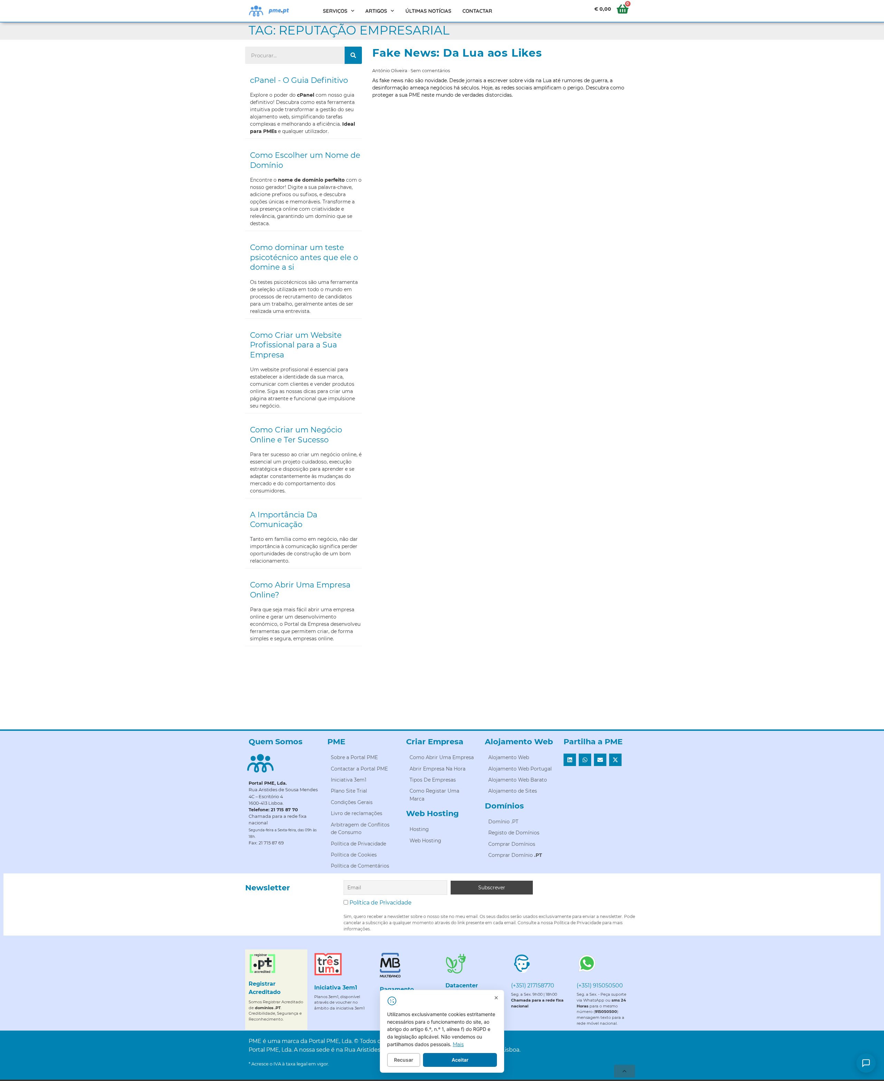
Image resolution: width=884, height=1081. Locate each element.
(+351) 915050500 (600, 985)
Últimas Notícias (428, 11)
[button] (570, 760)
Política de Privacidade (380, 902)
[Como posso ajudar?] (866, 1063)
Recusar (403, 1060)
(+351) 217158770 (532, 985)
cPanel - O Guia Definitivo (299, 80)
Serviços (335, 11)
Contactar (477, 11)
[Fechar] (496, 998)
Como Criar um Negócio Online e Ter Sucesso (296, 434)
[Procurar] (353, 55)
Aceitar (460, 1060)
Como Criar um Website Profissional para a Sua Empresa (296, 345)
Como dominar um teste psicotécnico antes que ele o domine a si (304, 257)
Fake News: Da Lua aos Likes (457, 52)
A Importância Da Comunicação (283, 519)
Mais (458, 1044)
